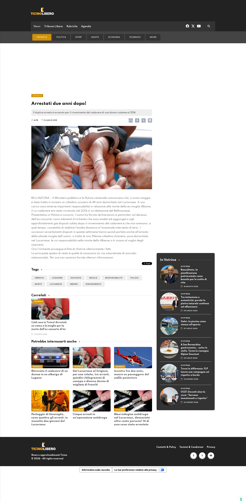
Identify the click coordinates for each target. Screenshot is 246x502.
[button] (193, 455)
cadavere (57, 278)
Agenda (86, 26)
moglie (93, 278)
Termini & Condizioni (191, 447)
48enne (74, 284)
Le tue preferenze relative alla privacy (135, 469)
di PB (36, 120)
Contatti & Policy (166, 447)
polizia (134, 278)
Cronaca (41, 37)
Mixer (153, 37)
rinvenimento (93, 284)
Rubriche (71, 26)
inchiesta (75, 278)
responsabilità (113, 278)
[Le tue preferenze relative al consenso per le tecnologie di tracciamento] (241, 499)
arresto (39, 278)
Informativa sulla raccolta (96, 469)
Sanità (95, 37)
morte (38, 284)
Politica (61, 37)
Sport (78, 37)
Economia (114, 37)
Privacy (211, 447)
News (37, 26)
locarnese (56, 284)
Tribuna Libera (53, 26)
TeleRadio (135, 37)
